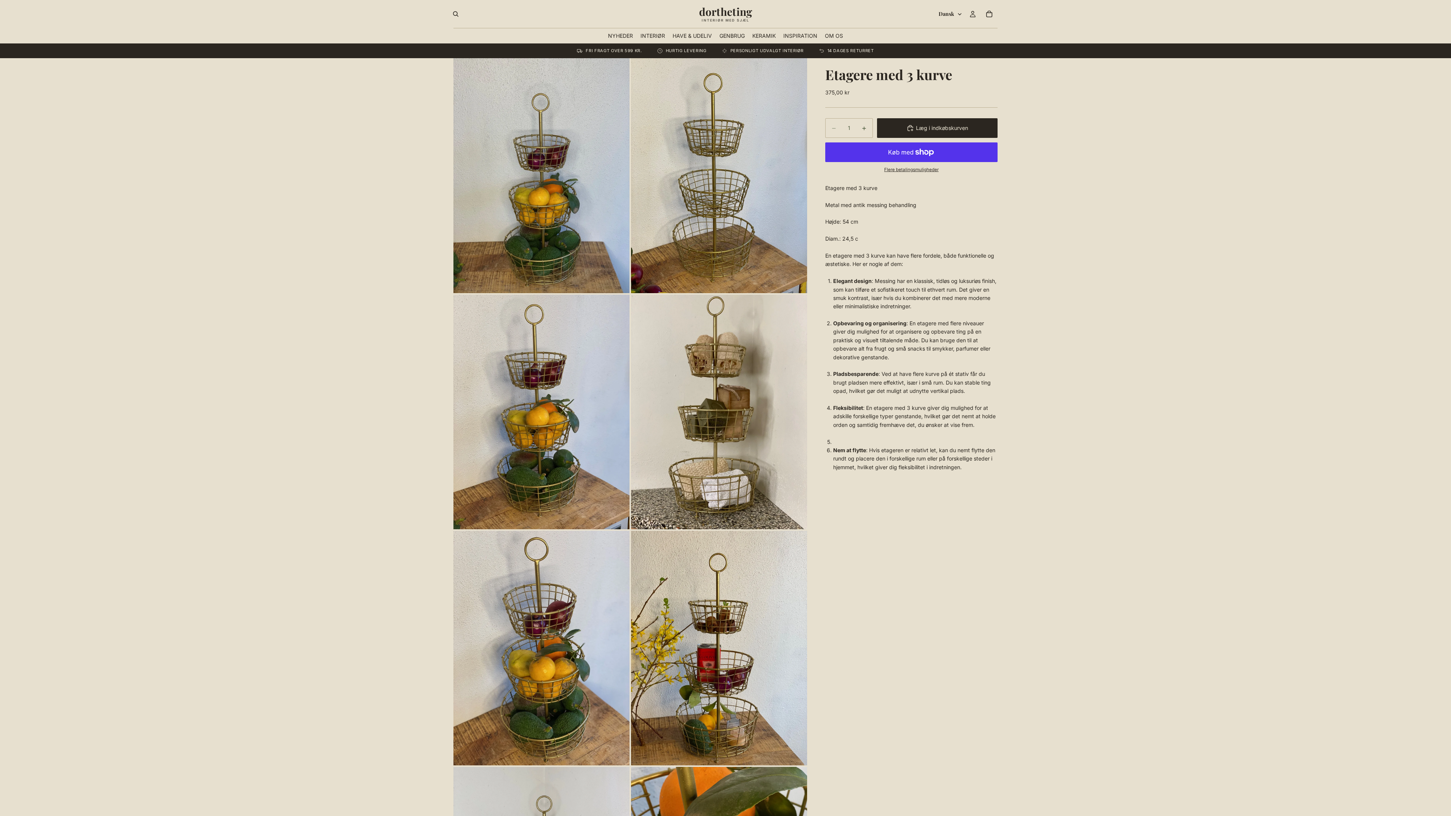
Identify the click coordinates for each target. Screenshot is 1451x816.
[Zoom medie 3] (541, 412)
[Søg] (455, 14)
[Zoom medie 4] (719, 412)
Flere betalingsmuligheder (911, 169)
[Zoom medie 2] (719, 175)
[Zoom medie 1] (541, 175)
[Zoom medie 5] (541, 648)
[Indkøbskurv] (989, 14)
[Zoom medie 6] (719, 648)
